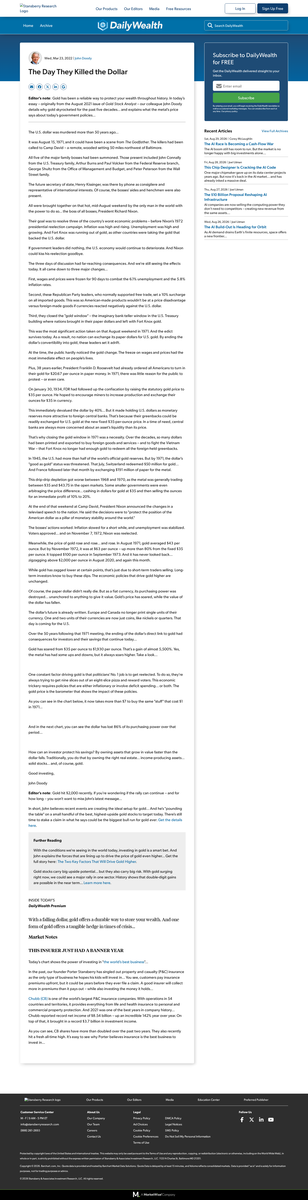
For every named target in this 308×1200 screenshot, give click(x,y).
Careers (92, 1130)
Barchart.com (48, 1165)
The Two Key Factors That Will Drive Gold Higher (97, 861)
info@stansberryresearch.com (40, 1124)
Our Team (93, 1124)
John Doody (83, 58)
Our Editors (133, 8)
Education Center (209, 1099)
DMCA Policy (173, 1118)
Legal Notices (173, 1124)
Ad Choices (140, 1124)
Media (154, 8)
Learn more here (97, 882)
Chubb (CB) (38, 998)
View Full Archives (275, 131)
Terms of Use (141, 1142)
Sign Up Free (272, 8)
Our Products (106, 8)
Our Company (96, 1118)
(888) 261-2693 (30, 1130)
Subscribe (246, 97)
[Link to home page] (41, 8)
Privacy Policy (141, 1118)
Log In (240, 8)
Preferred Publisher (256, 1099)
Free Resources (178, 8)
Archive (46, 25)
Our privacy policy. (229, 111)
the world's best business (124, 961)
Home (28, 25)
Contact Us (94, 1136)
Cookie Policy (141, 1130)
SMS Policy (172, 1130)
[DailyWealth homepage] (130, 25)
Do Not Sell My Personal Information (188, 1136)
